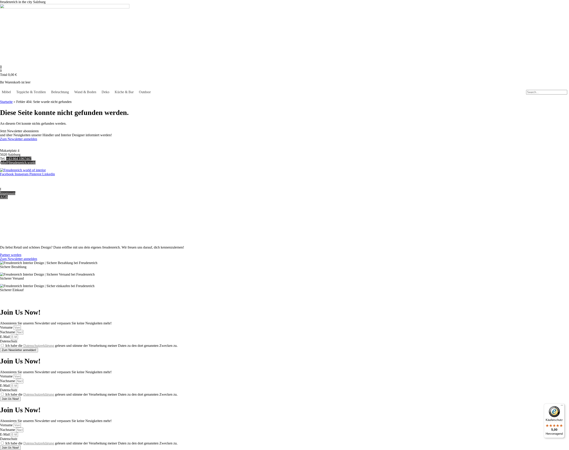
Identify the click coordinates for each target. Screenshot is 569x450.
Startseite (6, 102)
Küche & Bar (124, 92)
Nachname (8, 332)
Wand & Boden (85, 92)
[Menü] (562, 406)
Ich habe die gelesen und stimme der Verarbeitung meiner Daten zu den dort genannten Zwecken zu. (91, 345)
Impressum (7, 193)
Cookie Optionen (12, 228)
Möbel (6, 92)
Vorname (7, 327)
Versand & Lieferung (15, 216)
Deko (105, 92)
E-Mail (5, 337)
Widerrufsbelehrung (14, 224)
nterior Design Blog (15, 189)
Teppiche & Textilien (31, 92)
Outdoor (145, 92)
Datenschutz (8, 232)
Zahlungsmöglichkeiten (16, 220)
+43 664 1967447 (18, 158)
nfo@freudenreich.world (18, 162)
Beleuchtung (60, 92)
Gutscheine (8, 212)
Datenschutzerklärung (38, 345)
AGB (4, 197)
